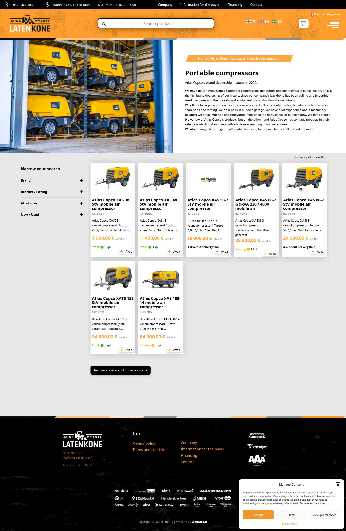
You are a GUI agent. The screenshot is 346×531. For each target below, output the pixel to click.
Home (202, 58)
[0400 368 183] (8, 4)
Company (165, 4)
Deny (291, 515)
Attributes (29, 203)
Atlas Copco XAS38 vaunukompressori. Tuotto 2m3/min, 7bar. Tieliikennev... (112, 225)
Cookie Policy (289, 524)
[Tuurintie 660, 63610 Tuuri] (47, 4)
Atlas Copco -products (228, 58)
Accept (258, 515)
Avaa (128, 251)
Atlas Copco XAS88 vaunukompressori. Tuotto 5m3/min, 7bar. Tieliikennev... (303, 225)
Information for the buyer (200, 4)
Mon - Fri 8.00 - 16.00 (121, 5)
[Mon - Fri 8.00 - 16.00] (100, 4)
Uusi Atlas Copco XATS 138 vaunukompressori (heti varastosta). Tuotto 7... (110, 324)
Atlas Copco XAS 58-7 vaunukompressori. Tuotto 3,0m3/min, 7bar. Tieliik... (205, 225)
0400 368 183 (23, 5)
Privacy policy (144, 443)
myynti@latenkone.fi (77, 457)
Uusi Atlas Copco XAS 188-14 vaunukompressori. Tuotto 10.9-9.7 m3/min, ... (160, 324)
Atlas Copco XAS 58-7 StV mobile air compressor (207, 204)
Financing (235, 4)
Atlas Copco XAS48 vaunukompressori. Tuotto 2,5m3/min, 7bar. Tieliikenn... (159, 225)
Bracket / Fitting (34, 192)
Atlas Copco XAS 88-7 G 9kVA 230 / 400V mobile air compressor (255, 206)
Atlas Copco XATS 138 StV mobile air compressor (113, 302)
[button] (338, 485)
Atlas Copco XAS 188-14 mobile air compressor (160, 302)
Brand (26, 180)
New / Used (30, 214)
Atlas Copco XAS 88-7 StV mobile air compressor (303, 204)
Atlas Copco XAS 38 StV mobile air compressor (110, 204)
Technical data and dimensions (118, 370)
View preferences (324, 515)
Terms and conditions (151, 449)
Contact (256, 4)
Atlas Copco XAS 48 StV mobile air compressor (158, 204)
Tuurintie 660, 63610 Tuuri (71, 5)
